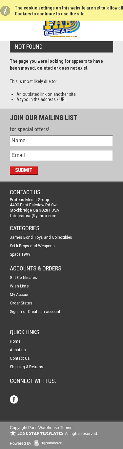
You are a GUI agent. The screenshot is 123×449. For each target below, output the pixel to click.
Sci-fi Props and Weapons (32, 246)
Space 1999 (20, 254)
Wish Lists (19, 286)
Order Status (21, 303)
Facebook (14, 400)
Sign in (16, 311)
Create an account (44, 311)
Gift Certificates (23, 277)
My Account (20, 294)
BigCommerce (49, 443)
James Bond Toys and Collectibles (41, 237)
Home (15, 341)
